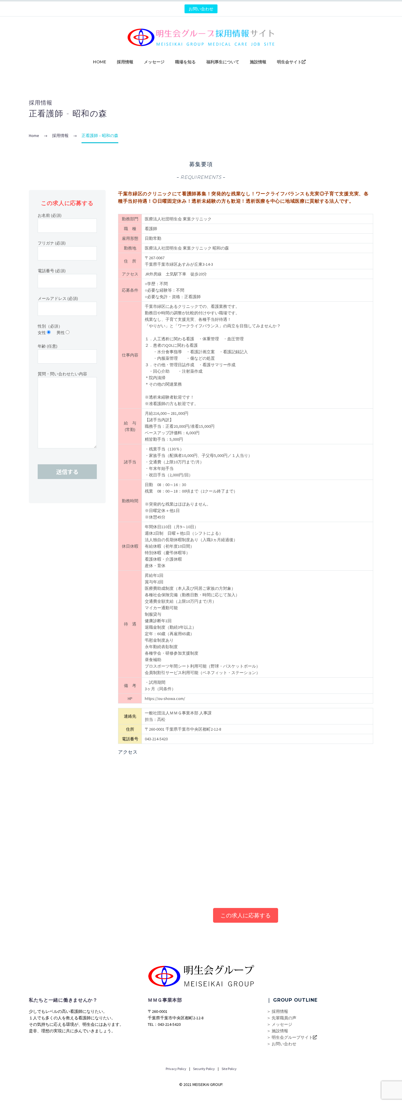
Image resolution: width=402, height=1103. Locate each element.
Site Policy (229, 1068)
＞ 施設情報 (277, 1030)
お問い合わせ (201, 8)
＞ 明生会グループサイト (290, 1037)
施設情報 (258, 62)
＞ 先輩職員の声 (281, 1018)
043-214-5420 (156, 739)
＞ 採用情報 (277, 1011)
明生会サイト (289, 62)
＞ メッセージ (279, 1024)
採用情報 (125, 62)
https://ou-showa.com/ (165, 698)
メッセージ (154, 62)
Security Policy (203, 1068)
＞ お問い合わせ (281, 1043)
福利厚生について (222, 62)
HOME (99, 62)
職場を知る (185, 62)
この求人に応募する (245, 915)
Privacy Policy (176, 1068)
